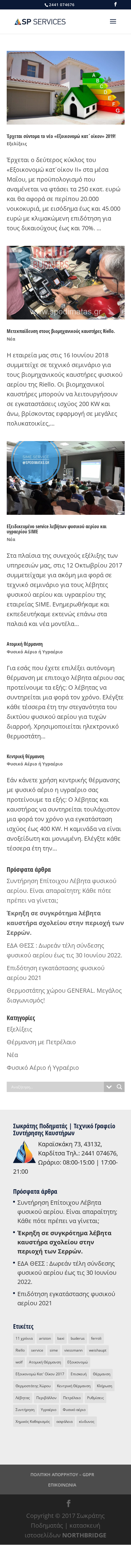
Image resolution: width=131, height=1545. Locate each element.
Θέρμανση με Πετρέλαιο (41, 1042)
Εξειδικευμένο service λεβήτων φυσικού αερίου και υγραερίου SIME (57, 529)
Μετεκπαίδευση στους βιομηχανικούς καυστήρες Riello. (61, 331)
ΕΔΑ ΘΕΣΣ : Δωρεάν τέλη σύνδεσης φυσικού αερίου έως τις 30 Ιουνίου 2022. (66, 1272)
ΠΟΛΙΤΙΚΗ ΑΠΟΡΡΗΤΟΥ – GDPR (62, 1474)
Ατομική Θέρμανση (45, 1362)
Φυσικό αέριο (74, 1409)
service (37, 1350)
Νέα (11, 339)
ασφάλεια (64, 1421)
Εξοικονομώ (77, 1362)
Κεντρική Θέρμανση (73, 1385)
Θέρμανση (101, 1374)
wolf (19, 1362)
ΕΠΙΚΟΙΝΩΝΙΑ (62, 1485)
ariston (45, 1338)
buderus (78, 1338)
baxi (60, 1338)
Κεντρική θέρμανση (25, 756)
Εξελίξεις (17, 144)
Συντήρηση (25, 1409)
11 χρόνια (24, 1338)
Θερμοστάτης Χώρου (33, 1385)
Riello (20, 1350)
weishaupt (97, 1350)
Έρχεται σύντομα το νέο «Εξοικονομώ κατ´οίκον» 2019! (61, 136)
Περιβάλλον (46, 1397)
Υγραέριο (48, 1409)
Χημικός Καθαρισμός (33, 1421)
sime (54, 1350)
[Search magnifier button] (119, 1087)
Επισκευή (79, 1374)
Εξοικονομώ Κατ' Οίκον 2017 (40, 1374)
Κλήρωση (104, 1385)
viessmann (73, 1350)
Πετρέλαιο (72, 1397)
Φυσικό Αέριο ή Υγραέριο (35, 652)
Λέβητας (23, 1397)
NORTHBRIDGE (84, 1535)
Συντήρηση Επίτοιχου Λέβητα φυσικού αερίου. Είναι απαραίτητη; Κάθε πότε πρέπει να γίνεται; (61, 890)
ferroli (96, 1338)
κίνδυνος (86, 1421)
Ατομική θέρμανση (25, 644)
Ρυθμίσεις (95, 1397)
